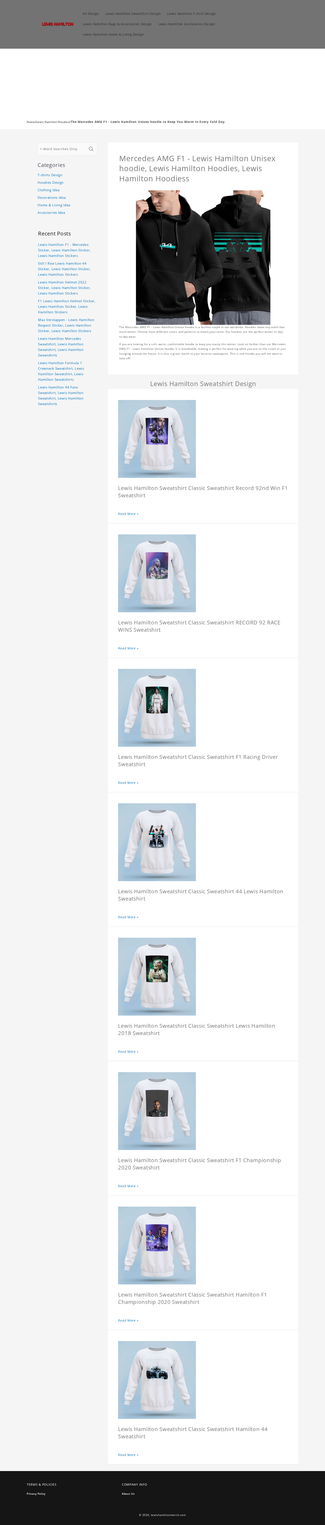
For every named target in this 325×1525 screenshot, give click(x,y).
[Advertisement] (162, 82)
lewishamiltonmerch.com (168, 1515)
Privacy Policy (36, 1494)
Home (31, 122)
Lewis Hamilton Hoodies (52, 122)
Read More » (128, 514)
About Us (128, 1494)
